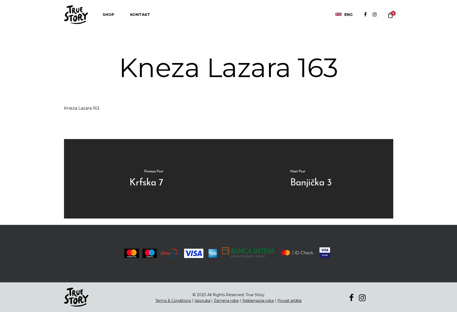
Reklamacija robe (258, 300)
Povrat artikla (289, 300)
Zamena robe (226, 300)
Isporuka (202, 300)
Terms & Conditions (173, 300)
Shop (108, 14)
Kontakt (140, 14)
